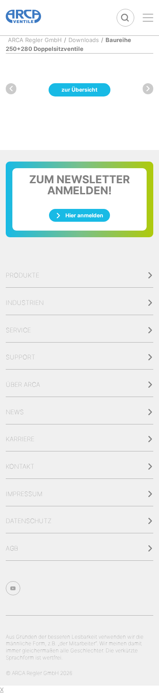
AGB (12, 548)
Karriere (20, 439)
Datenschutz (29, 520)
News (15, 412)
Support (20, 357)
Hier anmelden (84, 215)
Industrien (25, 302)
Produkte (22, 275)
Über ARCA (23, 384)
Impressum (24, 493)
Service (18, 330)
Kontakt (20, 466)
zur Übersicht (79, 89)
